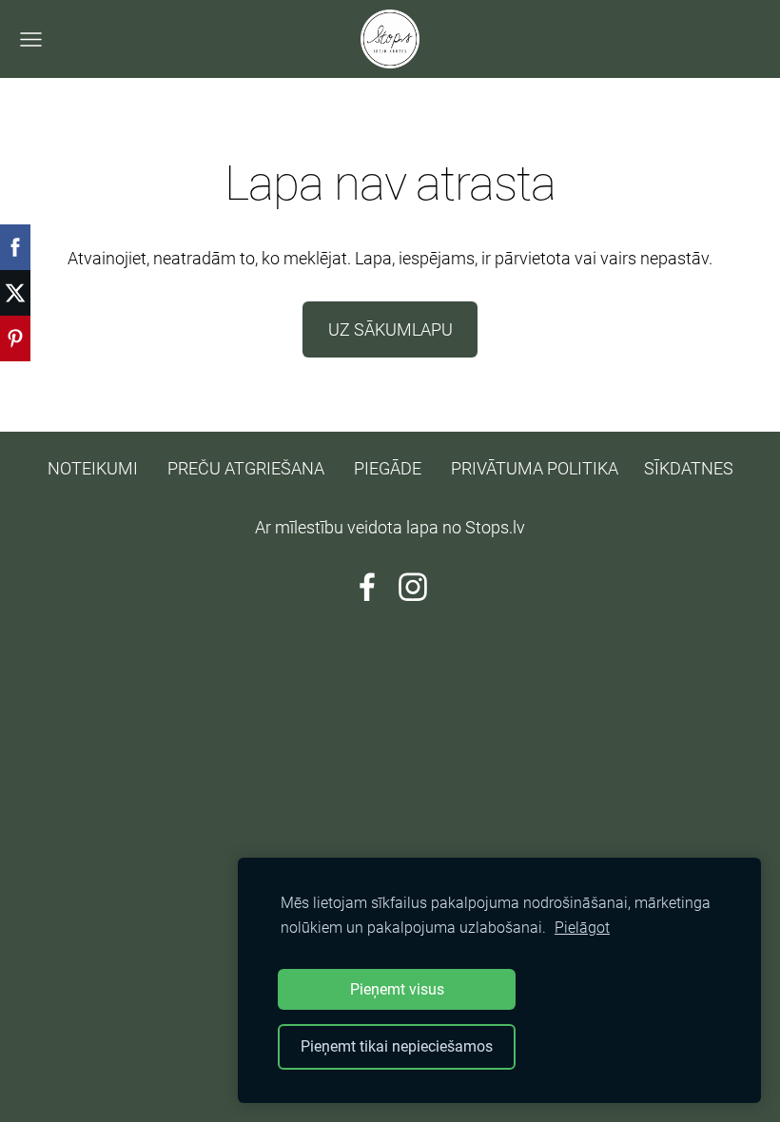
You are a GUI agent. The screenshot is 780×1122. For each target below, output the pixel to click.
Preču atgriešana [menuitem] (245, 468)
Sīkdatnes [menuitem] (688, 468)
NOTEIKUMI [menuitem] (93, 468)
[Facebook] (367, 587)
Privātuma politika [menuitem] (534, 468)
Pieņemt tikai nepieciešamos (397, 1046)
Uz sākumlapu (390, 329)
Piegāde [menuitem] (387, 468)
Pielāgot (582, 928)
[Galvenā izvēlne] (31, 39)
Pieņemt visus (397, 989)
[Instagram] (413, 587)
